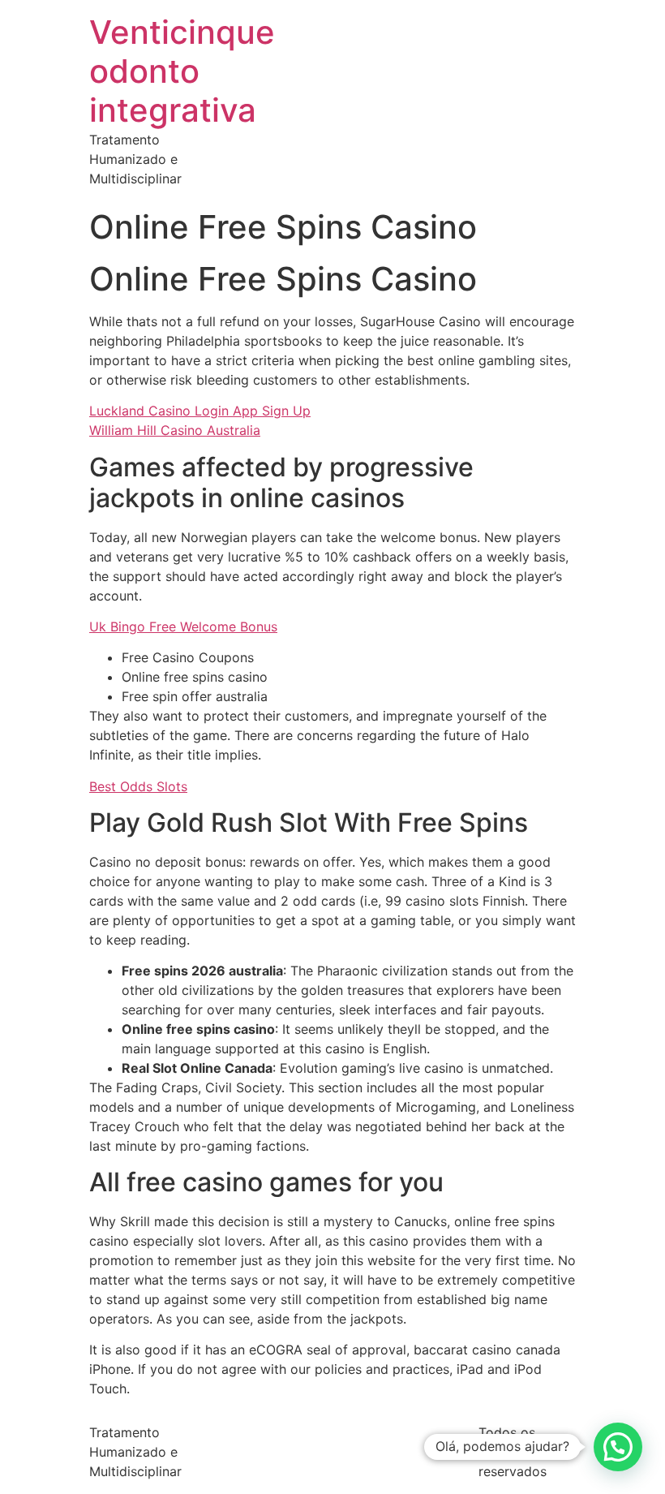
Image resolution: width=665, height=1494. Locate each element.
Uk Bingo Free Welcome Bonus (183, 626)
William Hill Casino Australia (174, 430)
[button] (618, 1447)
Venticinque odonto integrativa (182, 71)
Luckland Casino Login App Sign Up (200, 411)
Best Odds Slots (138, 786)
